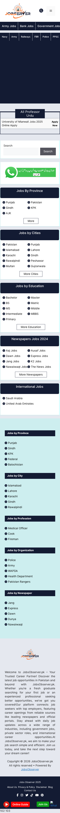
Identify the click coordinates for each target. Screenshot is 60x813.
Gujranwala (38, 266)
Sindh (9, 207)
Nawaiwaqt (15, 624)
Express (13, 608)
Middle (35, 308)
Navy (4, 36)
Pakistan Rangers (19, 581)
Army (14, 36)
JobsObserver (30, 769)
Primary (11, 319)
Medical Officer (18, 528)
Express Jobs (39, 356)
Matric (35, 303)
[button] (41, 11)
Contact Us (30, 790)
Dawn (11, 613)
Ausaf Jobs (38, 350)
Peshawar (37, 260)
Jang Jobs (12, 361)
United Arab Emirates (20, 403)
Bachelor (11, 297)
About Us (12, 787)
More (31, 221)
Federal (13, 459)
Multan (10, 266)
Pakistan (36, 202)
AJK (8, 213)
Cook (11, 533)
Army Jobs (9, 26)
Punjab (10, 202)
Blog (50, 787)
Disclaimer (41, 787)
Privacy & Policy (26, 787)
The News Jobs (41, 366)
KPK (33, 207)
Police (46, 36)
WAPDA (13, 570)
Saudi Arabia (14, 398)
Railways (25, 36)
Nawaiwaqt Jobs (17, 366)
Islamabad (12, 249)
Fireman (13, 539)
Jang (11, 602)
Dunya (12, 619)
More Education (31, 327)
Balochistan (15, 464)
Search (8, 145)
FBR (36, 36)
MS (8, 308)
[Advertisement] (30, 72)
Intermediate (14, 313)
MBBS (35, 313)
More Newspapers (31, 374)
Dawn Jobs (13, 356)
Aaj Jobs (11, 350)
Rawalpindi (13, 260)
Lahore (35, 249)
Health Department (20, 576)
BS (7, 303)
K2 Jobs (36, 361)
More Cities (31, 274)
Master (35, 297)
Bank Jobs (26, 26)
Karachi (11, 255)
